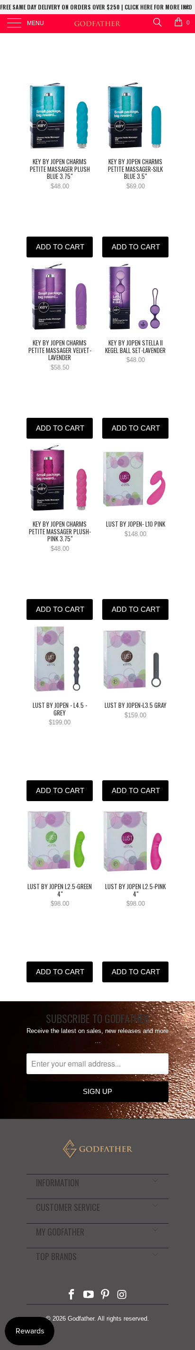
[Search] (157, 22)
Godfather (81, 1318)
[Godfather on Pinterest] (105, 1295)
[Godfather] (97, 23)
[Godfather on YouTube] (88, 1295)
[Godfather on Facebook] (72, 1295)
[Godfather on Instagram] (122, 1295)
